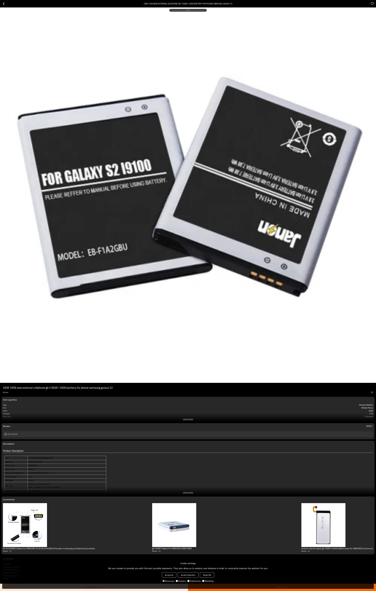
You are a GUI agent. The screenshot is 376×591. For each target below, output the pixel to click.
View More (188, 419)
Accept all (169, 574)
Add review (12, 434)
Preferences (195, 580)
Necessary (169, 580)
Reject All (207, 574)
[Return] (3, 3)
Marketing (209, 580)
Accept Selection (188, 574)
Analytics (182, 580)
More (368, 426)
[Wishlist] (372, 3)
